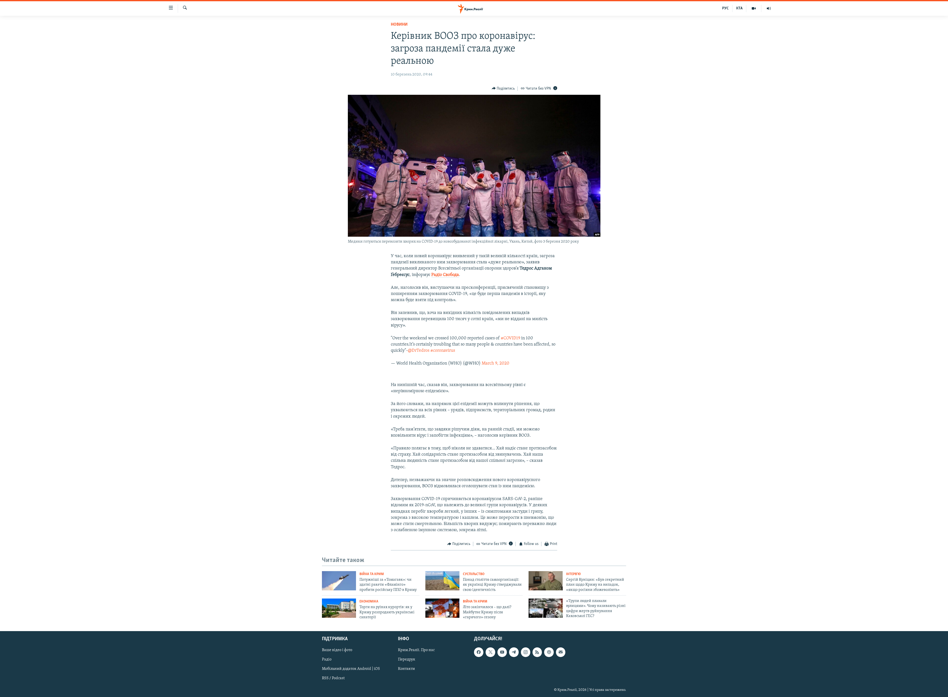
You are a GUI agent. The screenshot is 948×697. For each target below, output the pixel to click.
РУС (725, 8)
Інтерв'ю (573, 574)
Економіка (368, 601)
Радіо (327, 660)
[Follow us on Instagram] (525, 652)
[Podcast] (548, 652)
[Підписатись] (560, 652)
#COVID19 (510, 338)
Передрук (406, 660)
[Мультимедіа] (753, 8)
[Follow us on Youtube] (502, 652)
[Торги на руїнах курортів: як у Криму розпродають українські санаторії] (339, 608)
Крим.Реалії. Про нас (416, 650)
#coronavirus (442, 350)
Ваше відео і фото (337, 650)
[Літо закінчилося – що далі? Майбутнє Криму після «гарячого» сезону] (442, 608)
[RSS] (537, 652)
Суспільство (473, 574)
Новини (399, 24)
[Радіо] (768, 8)
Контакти (406, 669)
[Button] (503, 88)
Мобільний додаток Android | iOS (351, 669)
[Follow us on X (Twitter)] (490, 652)
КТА (739, 8)
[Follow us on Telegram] (513, 652)
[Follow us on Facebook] (478, 652)
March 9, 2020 (495, 363)
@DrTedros (418, 350)
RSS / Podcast (333, 678)
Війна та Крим (371, 574)
